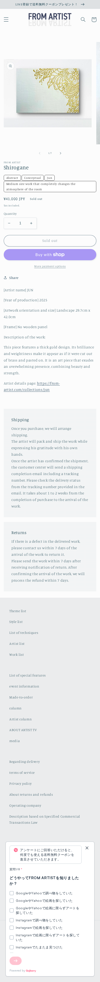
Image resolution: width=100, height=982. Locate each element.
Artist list (17, 643)
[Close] (86, 848)
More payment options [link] (50, 266)
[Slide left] (39, 153)
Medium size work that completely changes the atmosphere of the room (41, 186)
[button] (6, 19)
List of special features (27, 675)
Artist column (20, 719)
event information (24, 686)
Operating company (25, 805)
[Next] (16, 961)
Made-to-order (21, 697)
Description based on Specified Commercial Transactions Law (44, 819)
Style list (16, 622)
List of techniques (23, 633)
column (15, 708)
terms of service (22, 772)
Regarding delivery (24, 761)
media (14, 741)
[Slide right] (60, 153)
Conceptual (32, 178)
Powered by (17, 970)
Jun (49, 178)
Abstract (12, 178)
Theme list (17, 611)
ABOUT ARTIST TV (23, 730)
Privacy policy (20, 783)
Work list (16, 654)
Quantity (10, 213)
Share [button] (14, 278)
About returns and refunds (31, 794)
